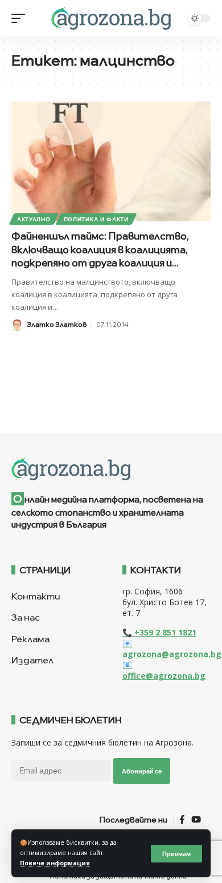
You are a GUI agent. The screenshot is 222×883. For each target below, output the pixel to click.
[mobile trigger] (21, 18)
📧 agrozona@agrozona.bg (171, 648)
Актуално (34, 219)
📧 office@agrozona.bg (163, 670)
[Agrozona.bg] (110, 18)
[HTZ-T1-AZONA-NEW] (111, 468)
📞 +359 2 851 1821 (159, 632)
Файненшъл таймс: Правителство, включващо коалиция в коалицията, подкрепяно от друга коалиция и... (100, 249)
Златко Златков (57, 324)
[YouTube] (196, 819)
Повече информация (55, 863)
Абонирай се (142, 771)
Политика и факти (96, 219)
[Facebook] (181, 819)
